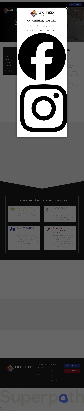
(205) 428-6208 (30, 30)
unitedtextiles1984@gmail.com (48, 30)
